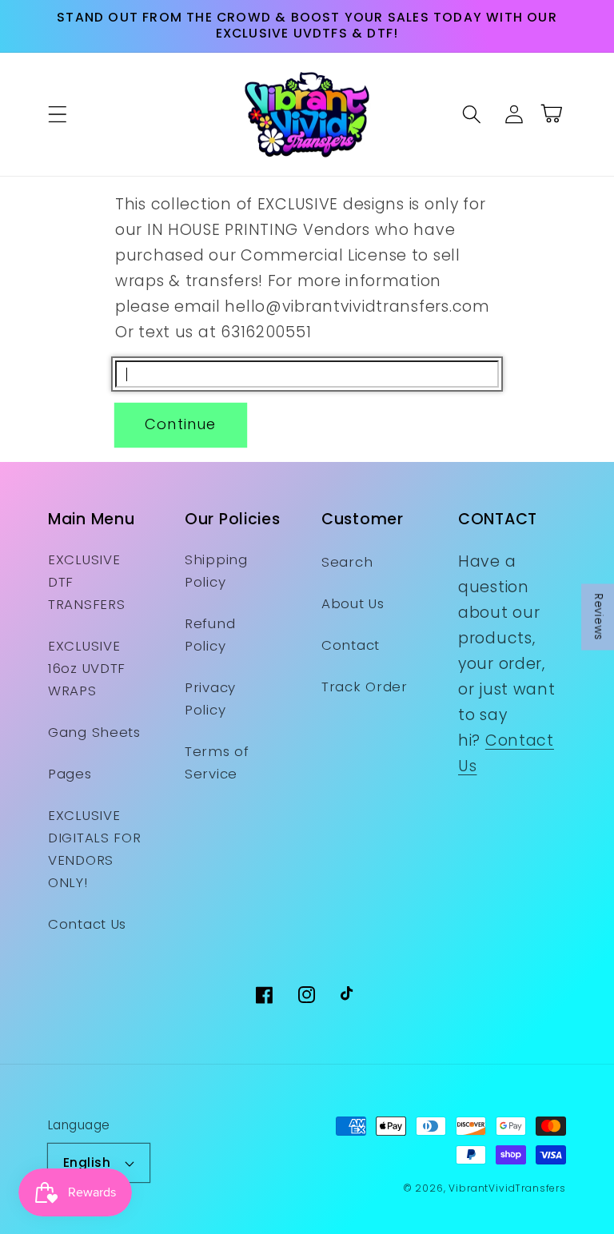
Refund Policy (210, 634)
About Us (353, 603)
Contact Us (87, 923)
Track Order (364, 686)
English (86, 1162)
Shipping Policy (216, 570)
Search (347, 561)
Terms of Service (217, 762)
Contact (350, 645)
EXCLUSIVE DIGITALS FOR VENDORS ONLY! (95, 849)
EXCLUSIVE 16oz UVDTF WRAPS (87, 668)
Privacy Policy (210, 698)
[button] (58, 114)
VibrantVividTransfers (507, 1188)
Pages (70, 773)
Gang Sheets (94, 732)
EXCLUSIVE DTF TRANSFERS (86, 582)
